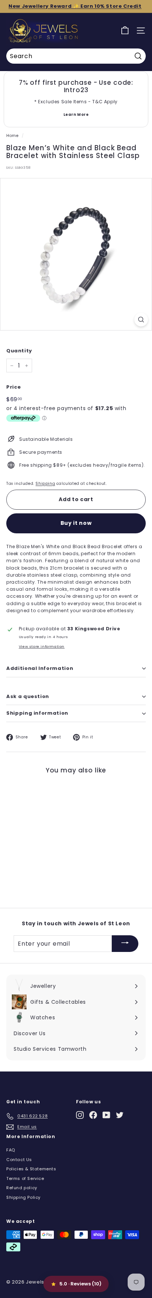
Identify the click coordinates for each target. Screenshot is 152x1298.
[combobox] (76, 56)
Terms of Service (25, 1178)
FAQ (10, 1150)
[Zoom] (141, 319)
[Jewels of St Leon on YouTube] (106, 1115)
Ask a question (27, 696)
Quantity (19, 350)
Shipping (45, 483)
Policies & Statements (31, 1169)
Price (13, 386)
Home (12, 135)
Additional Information (39, 668)
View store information (42, 646)
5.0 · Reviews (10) (80, 1283)
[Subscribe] (125, 943)
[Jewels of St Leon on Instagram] (80, 1115)
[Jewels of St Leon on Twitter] (120, 1115)
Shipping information (37, 713)
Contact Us (19, 1160)
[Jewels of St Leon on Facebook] (93, 1115)
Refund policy (21, 1188)
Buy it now (76, 523)
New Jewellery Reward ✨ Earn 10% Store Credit (74, 6)
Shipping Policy (23, 1197)
